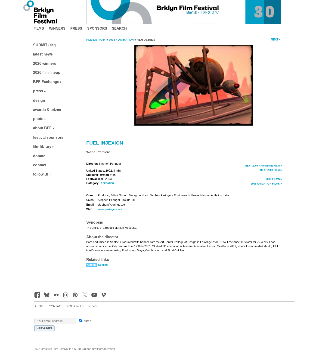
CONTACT (56, 306)
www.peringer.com (110, 209)
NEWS (92, 306)
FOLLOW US (75, 306)
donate (39, 156)
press (38, 91)
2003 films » (274, 179)
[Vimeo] (103, 295)
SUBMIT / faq (44, 45)
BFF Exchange (46, 82)
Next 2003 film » (271, 170)
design (39, 100)
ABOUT (39, 306)
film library (42, 146)
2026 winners (44, 63)
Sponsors (97, 28)
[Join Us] (37, 295)
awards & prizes (47, 110)
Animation (107, 183)
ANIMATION (126, 39)
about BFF (42, 128)
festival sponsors (48, 137)
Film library (96, 39)
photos (39, 119)
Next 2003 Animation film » (263, 165)
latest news (43, 54)
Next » (276, 39)
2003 (112, 39)
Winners (57, 28)
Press (76, 28)
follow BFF (42, 174)
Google (91, 264)
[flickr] (56, 295)
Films (39, 28)
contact (39, 165)
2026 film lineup (46, 72)
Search (119, 28)
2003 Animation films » (266, 183)
